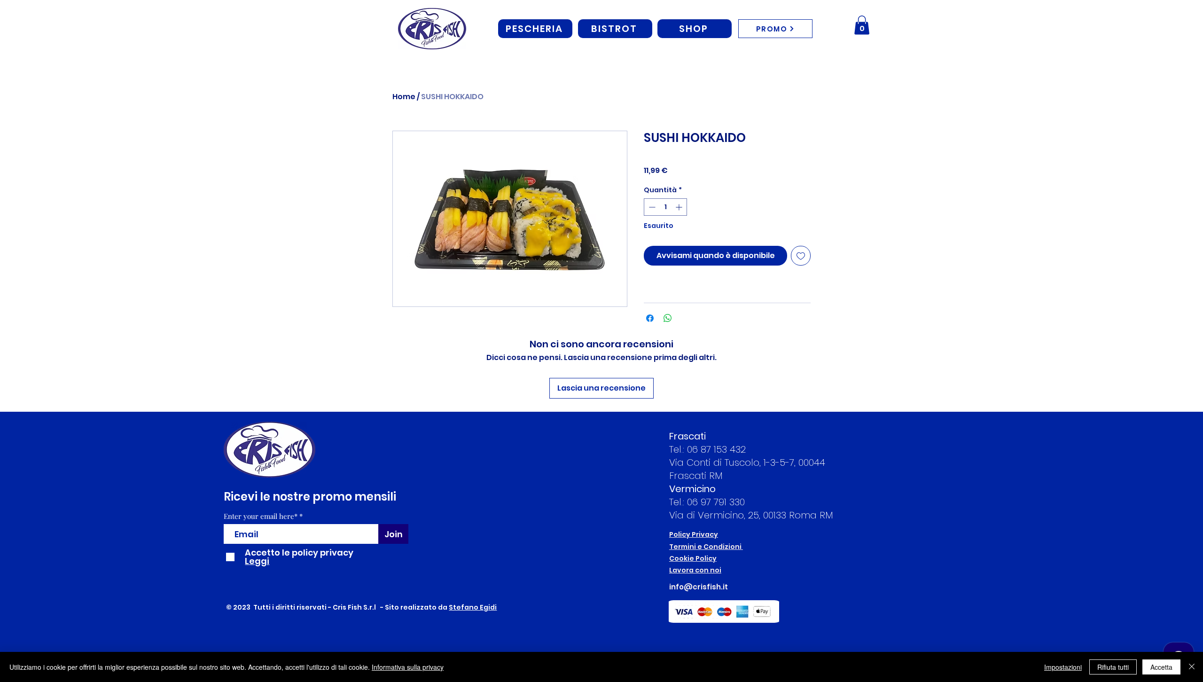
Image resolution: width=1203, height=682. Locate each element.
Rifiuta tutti (1113, 667)
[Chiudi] (1191, 666)
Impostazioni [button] (1063, 667)
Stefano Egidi (473, 607)
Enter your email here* (260, 516)
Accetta (1161, 667)
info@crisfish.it (698, 587)
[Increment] (680, 207)
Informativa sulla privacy (408, 667)
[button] (862, 25)
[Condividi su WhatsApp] (667, 318)
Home (403, 96)
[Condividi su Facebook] (650, 318)
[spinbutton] (665, 207)
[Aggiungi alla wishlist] (801, 256)
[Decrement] (651, 207)
